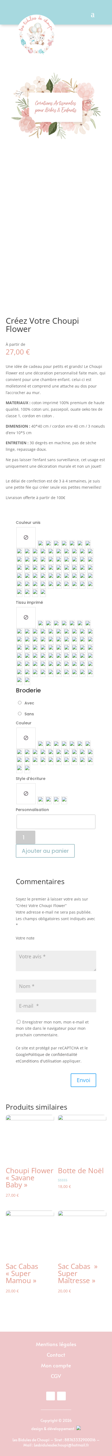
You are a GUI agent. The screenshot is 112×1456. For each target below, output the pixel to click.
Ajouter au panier (45, 851)
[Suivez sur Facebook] (50, 1396)
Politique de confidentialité (52, 1054)
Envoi (83, 1080)
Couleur (24, 723)
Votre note (25, 938)
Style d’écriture (30, 778)
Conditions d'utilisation (40, 1061)
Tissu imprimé (29, 602)
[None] (26, 537)
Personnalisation (32, 809)
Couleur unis (28, 522)
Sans (28, 714)
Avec (28, 703)
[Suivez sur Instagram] (61, 1396)
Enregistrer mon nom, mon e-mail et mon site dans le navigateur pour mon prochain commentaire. (52, 1028)
